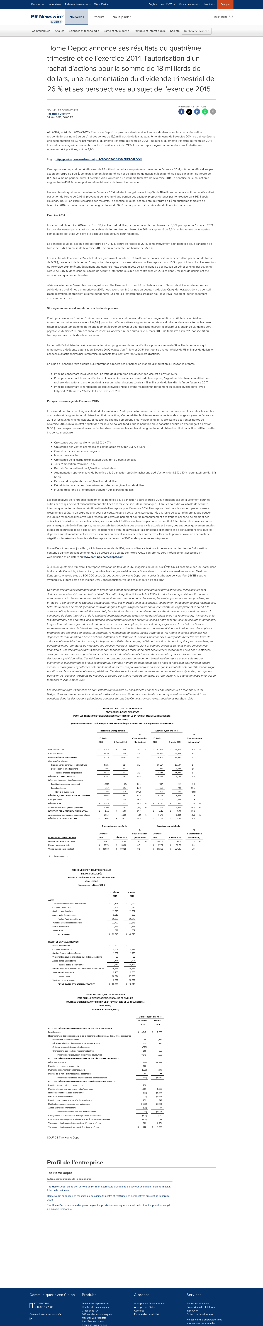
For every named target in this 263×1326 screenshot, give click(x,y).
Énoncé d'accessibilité (146, 1314)
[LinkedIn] (31, 1319)
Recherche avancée (196, 31)
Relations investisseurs (78, 4)
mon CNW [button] (166, 4)
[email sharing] (213, 112)
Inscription (209, 4)
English (153, 4)
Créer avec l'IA (90, 1311)
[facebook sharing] (181, 112)
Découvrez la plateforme (95, 1303)
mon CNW (192, 1311)
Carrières (139, 1311)
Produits (98, 17)
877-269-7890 (41, 1303)
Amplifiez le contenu (93, 1321)
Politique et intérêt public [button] (149, 31)
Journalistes (55, 4)
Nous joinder (122, 17)
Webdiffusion (101, 4)
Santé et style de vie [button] (116, 31)
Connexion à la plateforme (201, 1307)
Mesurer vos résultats (94, 1318)
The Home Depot (59, 1172)
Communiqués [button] (41, 31)
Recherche (221, 17)
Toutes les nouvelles (198, 1303)
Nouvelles (77, 17)
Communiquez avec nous (44, 1314)
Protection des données (200, 1314)
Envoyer (225, 4)
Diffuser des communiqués (97, 1314)
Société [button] (175, 31)
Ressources (38, 4)
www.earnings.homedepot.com (103, 557)
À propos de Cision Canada (149, 1303)
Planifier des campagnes (95, 1307)
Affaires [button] (59, 31)
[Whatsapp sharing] (205, 112)
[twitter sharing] (189, 112)
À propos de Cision (144, 1307)
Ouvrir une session (189, 4)
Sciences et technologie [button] (84, 31)
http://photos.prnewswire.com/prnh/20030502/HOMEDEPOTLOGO (99, 159)
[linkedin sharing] (197, 112)
